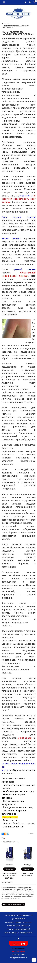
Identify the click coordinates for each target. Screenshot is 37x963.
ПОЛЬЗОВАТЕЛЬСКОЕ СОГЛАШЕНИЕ (18, 922)
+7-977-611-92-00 (18, 951)
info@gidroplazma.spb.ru (22, 770)
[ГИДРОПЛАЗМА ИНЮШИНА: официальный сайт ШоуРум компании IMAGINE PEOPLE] (18, 13)
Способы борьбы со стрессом (19, 823)
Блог (7, 24)
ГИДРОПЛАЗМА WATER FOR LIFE (27, 875)
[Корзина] (34, 2)
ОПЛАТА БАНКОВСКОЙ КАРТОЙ (18, 929)
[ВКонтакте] (3, 834)
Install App (16, 944)
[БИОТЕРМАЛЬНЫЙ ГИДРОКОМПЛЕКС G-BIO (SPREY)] (9, 855)
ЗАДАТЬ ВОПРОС (26, 933)
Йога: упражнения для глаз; (18, 807)
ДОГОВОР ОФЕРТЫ (18, 919)
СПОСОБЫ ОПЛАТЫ (11, 933)
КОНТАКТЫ (25, 926)
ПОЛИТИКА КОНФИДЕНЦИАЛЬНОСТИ (19, 915)
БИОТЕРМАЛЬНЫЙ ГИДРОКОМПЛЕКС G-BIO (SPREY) (9, 876)
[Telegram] (8, 834)
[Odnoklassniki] (18, 938)
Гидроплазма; (10, 817)
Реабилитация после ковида (18, 791)
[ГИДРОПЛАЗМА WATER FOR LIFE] (27, 855)
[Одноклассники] (5, 834)
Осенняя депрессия (13, 826)
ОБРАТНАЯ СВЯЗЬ (13, 926)
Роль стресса (10, 820)
